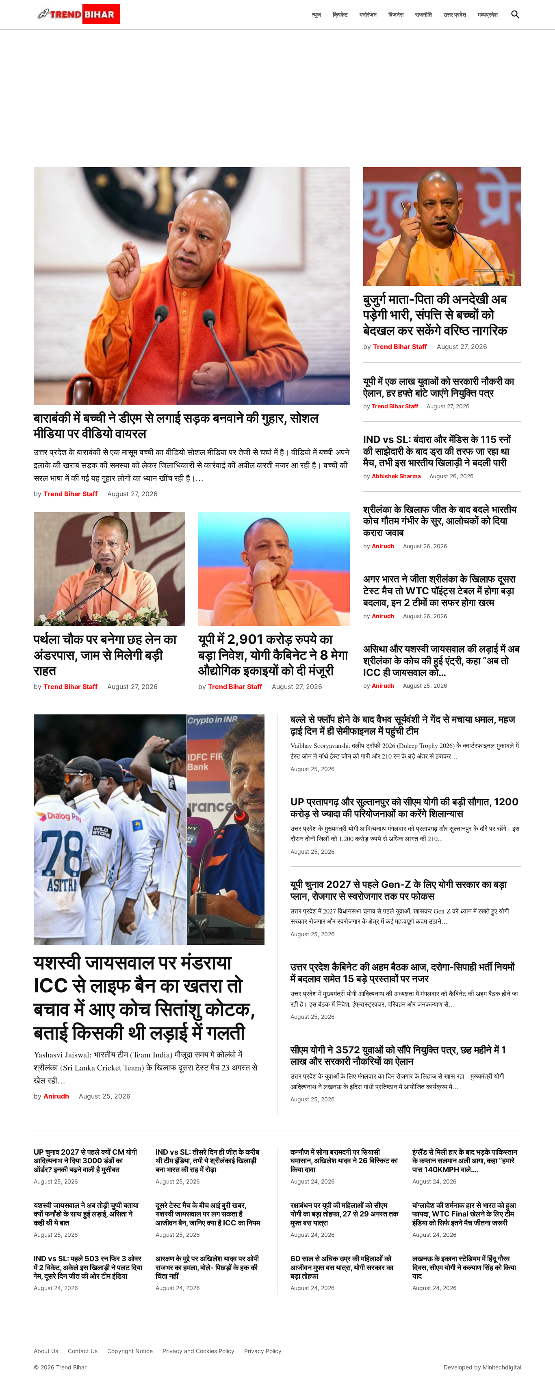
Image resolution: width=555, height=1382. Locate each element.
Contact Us (83, 1350)
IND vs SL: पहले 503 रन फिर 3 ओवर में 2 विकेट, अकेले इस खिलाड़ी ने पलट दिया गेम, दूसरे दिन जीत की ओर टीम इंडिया (88, 1267)
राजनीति (423, 14)
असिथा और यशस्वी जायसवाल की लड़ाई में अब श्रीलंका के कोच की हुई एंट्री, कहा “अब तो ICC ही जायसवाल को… (441, 660)
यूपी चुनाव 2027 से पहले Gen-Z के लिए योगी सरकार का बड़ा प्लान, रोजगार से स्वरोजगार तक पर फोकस (399, 890)
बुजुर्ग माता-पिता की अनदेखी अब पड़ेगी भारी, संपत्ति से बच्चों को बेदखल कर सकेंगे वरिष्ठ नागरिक (435, 314)
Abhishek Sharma (396, 476)
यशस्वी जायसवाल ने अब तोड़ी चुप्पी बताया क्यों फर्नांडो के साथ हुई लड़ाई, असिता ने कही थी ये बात (86, 1214)
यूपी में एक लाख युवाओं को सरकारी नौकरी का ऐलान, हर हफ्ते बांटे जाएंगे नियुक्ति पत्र (438, 387)
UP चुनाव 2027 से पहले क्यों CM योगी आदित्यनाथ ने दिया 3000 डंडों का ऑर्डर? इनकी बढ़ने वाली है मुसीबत (85, 1161)
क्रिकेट (340, 14)
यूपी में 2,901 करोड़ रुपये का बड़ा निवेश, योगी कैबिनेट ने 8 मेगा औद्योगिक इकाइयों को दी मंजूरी (273, 654)
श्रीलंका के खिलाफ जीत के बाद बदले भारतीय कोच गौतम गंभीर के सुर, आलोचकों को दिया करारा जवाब (439, 521)
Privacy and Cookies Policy (198, 1350)
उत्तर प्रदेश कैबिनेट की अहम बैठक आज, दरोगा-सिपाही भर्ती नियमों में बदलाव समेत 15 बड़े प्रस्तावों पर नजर (402, 973)
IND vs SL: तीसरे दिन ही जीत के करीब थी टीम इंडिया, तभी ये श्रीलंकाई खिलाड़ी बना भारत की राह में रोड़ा (207, 1161)
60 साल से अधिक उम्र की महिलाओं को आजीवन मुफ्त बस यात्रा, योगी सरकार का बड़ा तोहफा (342, 1267)
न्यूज (316, 14)
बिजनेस (395, 14)
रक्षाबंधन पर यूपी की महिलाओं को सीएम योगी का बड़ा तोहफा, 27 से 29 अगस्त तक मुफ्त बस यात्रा (344, 1214)
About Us (46, 1350)
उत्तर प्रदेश (455, 14)
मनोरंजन (368, 14)
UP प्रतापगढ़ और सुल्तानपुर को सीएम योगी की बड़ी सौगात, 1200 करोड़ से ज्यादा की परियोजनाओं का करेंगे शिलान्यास (405, 808)
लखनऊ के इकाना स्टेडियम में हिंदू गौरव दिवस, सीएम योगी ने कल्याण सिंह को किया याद (464, 1267)
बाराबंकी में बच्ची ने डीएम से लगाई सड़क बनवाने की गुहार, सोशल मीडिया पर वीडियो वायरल (176, 425)
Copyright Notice (130, 1350)
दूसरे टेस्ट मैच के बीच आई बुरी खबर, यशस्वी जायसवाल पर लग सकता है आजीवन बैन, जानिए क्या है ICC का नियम (208, 1214)
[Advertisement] (277, 94)
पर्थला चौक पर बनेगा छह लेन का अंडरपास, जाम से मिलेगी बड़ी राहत (105, 654)
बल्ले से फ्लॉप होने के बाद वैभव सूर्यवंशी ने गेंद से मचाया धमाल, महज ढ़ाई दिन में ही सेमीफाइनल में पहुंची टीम (403, 725)
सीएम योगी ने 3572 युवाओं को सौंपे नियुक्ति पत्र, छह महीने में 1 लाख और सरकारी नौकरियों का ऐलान (398, 1056)
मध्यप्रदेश (488, 14)
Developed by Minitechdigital (482, 1367)
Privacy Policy (263, 1350)
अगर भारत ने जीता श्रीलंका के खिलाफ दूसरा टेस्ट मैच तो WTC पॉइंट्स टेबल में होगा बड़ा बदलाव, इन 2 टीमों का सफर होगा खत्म (439, 590)
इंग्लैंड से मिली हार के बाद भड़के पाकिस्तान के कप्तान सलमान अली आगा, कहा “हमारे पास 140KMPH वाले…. (464, 1161)
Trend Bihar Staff (70, 494)
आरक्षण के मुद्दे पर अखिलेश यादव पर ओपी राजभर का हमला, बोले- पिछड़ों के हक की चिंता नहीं (207, 1267)
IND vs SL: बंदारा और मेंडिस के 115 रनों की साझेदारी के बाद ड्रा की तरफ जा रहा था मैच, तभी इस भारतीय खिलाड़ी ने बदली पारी (437, 451)
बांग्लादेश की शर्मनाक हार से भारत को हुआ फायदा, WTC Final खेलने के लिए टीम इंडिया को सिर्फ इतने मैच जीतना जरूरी (464, 1214)
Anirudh (383, 546)
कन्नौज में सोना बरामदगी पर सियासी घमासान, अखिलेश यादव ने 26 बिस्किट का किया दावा (344, 1161)
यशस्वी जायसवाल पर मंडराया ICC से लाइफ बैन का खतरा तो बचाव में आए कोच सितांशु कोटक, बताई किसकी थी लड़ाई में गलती (144, 997)
